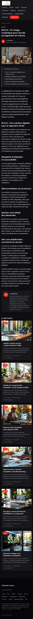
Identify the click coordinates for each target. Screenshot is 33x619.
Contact (14, 17)
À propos (5, 17)
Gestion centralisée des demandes (15, 81)
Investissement (7, 13)
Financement (19, 13)
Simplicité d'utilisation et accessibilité (15, 76)
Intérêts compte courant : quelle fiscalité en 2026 (12, 344)
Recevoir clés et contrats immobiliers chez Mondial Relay (14, 470)
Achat (11, 7)
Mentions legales (19, 599)
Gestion (24, 7)
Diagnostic (22, 10)
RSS (26, 599)
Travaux (13, 10)
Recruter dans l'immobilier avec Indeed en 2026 (12, 428)
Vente (17, 7)
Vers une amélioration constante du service (17, 84)
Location (5, 10)
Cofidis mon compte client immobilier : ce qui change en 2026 (15, 386)
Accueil (4, 7)
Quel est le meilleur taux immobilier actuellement (12, 555)
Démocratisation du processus (13, 79)
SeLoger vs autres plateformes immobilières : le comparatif (14, 512)
